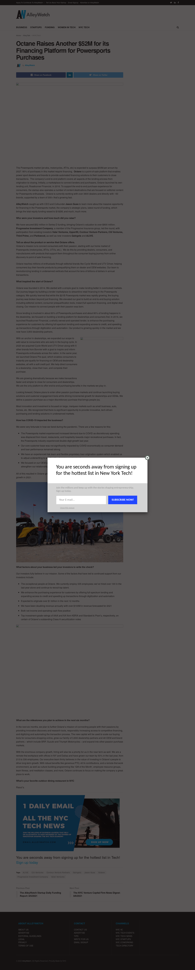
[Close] (147, 457)
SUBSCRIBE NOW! (123, 499)
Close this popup (67, 508)
